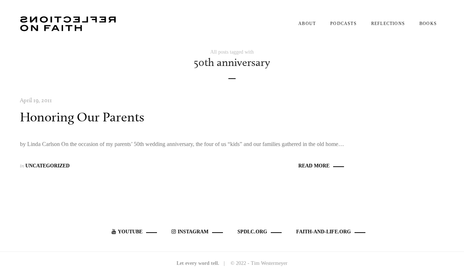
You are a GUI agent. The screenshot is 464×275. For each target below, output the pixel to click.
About (307, 23)
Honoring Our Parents (82, 117)
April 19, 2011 (36, 100)
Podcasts (343, 23)
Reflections (388, 23)
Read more (314, 165)
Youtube (130, 231)
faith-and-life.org (323, 231)
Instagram (193, 231)
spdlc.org (252, 231)
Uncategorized (47, 165)
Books (428, 23)
